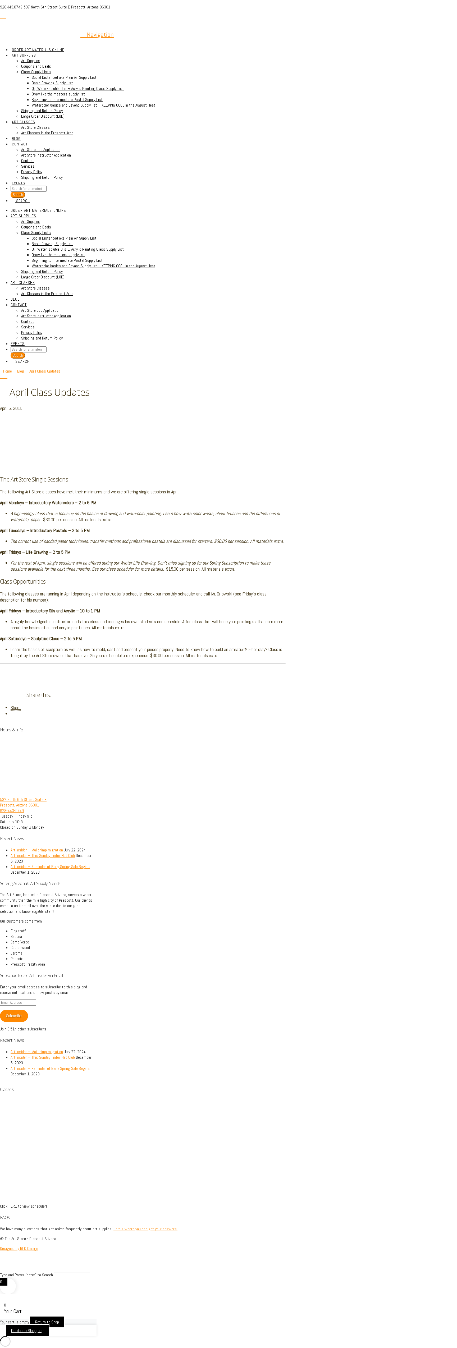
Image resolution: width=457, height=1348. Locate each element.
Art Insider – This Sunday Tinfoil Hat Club (43, 855)
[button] (97, 34)
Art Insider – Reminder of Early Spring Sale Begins (50, 866)
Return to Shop (47, 1322)
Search (18, 355)
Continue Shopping (27, 1330)
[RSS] (4, 17)
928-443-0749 (12, 810)
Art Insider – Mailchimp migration (37, 850)
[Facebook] (1, 17)
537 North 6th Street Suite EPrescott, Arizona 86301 (23, 802)
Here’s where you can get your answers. (145, 1229)
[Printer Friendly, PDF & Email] (13, 693)
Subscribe (14, 1016)
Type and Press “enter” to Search (26, 1275)
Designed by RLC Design (19, 1248)
